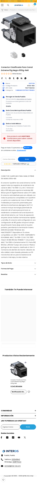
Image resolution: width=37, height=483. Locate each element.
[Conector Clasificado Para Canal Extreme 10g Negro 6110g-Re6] (18, 369)
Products (13, 10)
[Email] (21, 78)
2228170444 (17, 462)
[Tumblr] (14, 78)
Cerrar (35, 2)
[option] (18, 30)
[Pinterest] (10, 78)
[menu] (2, 5)
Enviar (27, 159)
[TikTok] (13, 437)
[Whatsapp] (25, 78)
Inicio (6, 10)
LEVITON (32, 83)
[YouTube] (19, 437)
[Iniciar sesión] (29, 5)
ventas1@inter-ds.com (12, 466)
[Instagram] (7, 437)
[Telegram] (17, 78)
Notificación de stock (19, 392)
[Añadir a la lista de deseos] (29, 392)
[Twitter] (6, 78)
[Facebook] (2, 78)
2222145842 (16, 459)
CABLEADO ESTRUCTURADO (25, 90)
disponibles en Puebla (24, 99)
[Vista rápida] (25, 362)
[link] (3, 479)
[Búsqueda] (8, 5)
